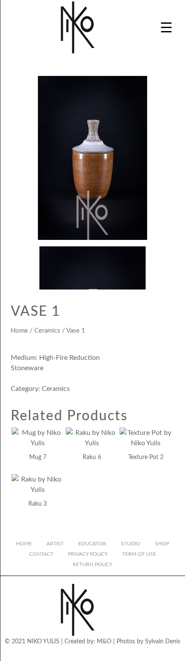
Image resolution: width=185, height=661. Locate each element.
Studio (130, 543)
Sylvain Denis (162, 642)
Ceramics (47, 330)
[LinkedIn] (114, 653)
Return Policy (92, 564)
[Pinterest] (129, 653)
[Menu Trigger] (166, 27)
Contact (41, 554)
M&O (104, 642)
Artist (55, 543)
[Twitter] (85, 653)
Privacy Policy (88, 554)
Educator (92, 543)
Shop (162, 543)
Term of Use (139, 554)
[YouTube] (99, 653)
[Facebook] (70, 653)
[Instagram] (55, 653)
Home (19, 330)
